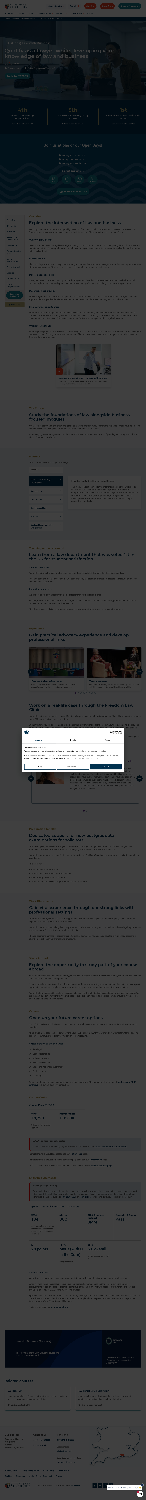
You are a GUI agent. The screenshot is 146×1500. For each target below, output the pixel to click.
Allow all (105, 767)
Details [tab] (73, 740)
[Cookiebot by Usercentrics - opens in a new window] (112, 732)
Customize (71, 767)
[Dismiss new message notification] (142, 1484)
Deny (40, 767)
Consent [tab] (38, 740)
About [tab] (107, 740)
